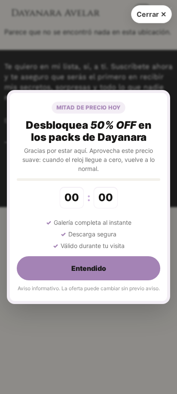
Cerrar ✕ (151, 14)
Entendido (88, 268)
